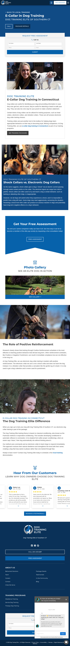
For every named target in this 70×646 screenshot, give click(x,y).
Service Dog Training (11, 602)
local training (58, 453)
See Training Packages (18, 133)
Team (7, 574)
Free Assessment (60, 2)
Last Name (38, 43)
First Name (11, 43)
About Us (10, 568)
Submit (35, 52)
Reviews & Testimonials (35, 513)
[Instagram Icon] (35, 545)
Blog (37, 581)
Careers (7, 578)
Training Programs (15, 595)
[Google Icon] (38, 545)
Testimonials (40, 574)
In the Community (42, 578)
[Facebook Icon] (32, 545)
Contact (7, 581)
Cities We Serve (10, 585)
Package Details (22, 26)
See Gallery (34, 297)
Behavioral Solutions (11, 571)
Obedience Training (11, 599)
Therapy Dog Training (12, 606)
